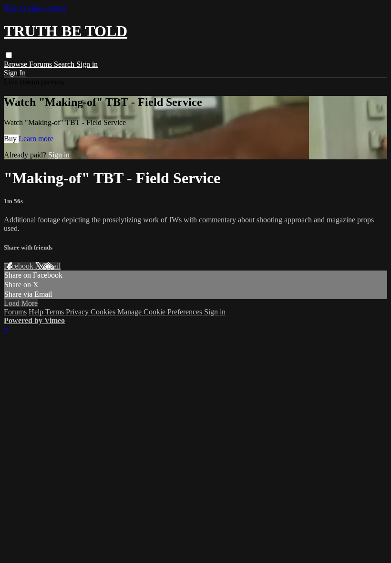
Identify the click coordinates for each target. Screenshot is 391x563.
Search (65, 64)
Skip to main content (35, 8)
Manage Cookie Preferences (160, 312)
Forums (41, 64)
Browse (16, 64)
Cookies (104, 312)
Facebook (19, 266)
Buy (11, 139)
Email (52, 266)
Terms (55, 312)
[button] (9, 55)
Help (37, 312)
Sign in (87, 64)
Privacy (78, 312)
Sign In (15, 73)
